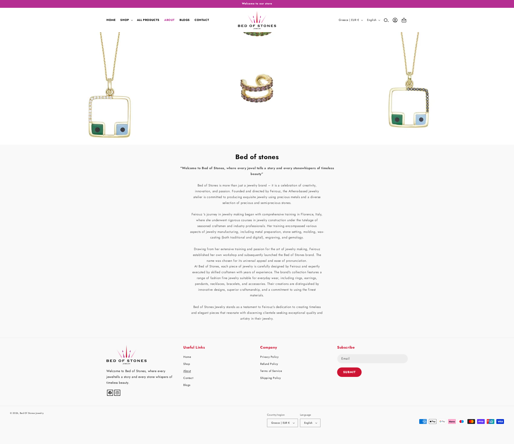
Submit (349, 372)
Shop (186, 364)
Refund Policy (269, 364)
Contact (188, 378)
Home (187, 357)
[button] (126, 20)
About (187, 371)
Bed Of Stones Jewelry (32, 413)
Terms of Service (271, 371)
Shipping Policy (270, 378)
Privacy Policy (269, 357)
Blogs (187, 385)
